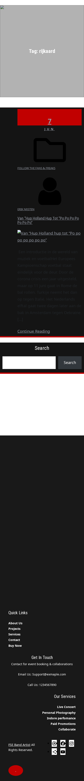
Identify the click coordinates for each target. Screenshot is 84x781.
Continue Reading (33, 331)
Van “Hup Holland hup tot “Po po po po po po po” (48, 220)
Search (70, 362)
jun (49, 129)
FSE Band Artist (19, 745)
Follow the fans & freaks (36, 168)
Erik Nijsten (25, 209)
